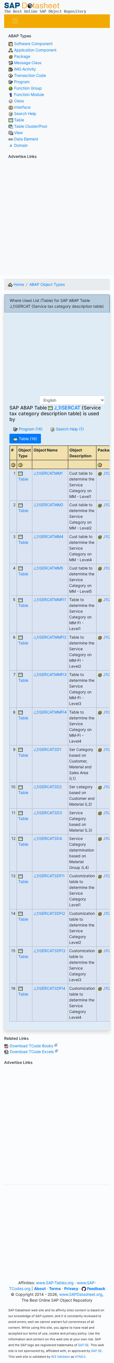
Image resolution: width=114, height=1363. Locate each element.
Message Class (27, 62)
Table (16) (27, 438)
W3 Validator (60, 1357)
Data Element (26, 139)
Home (18, 284)
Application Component (35, 50)
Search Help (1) (69, 429)
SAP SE (83, 1345)
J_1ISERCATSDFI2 (49, 913)
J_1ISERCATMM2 (48, 504)
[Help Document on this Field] (13, 464)
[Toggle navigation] (15, 21)
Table (19, 120)
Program (22, 81)
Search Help (25, 113)
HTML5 (80, 1357)
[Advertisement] (57, 218)
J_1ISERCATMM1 (48, 473)
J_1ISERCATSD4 (47, 838)
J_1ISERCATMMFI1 (49, 599)
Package (22, 56)
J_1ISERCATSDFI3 (49, 950)
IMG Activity (25, 69)
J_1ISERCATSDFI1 (49, 875)
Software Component (33, 43)
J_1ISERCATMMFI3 (50, 674)
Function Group (28, 88)
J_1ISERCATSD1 (47, 749)
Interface (22, 107)
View (18, 132)
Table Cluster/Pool (30, 126)
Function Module (29, 94)
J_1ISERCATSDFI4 (49, 988)
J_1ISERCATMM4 (48, 536)
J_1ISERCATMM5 (48, 568)
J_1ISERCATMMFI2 (49, 637)
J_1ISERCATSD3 (47, 812)
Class (19, 100)
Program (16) (30, 429)
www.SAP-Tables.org (55, 1282)
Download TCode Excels (32, 1051)
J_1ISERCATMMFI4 (50, 712)
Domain (21, 145)
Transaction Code (30, 75)
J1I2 (107, 473)
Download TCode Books (32, 1045)
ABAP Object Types (47, 284)
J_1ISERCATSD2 (47, 786)
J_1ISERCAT (67, 408)
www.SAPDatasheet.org (80, 1294)
